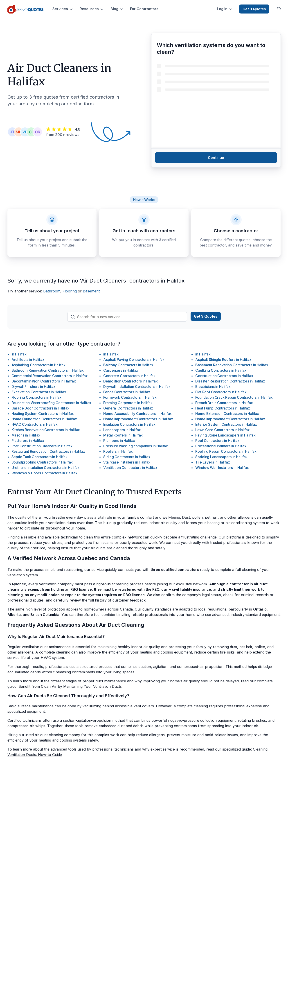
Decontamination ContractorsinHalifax (43, 381)
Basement (91, 291)
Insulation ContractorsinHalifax (129, 424)
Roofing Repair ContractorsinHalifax (225, 451)
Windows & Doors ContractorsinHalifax (44, 473)
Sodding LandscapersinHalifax (221, 457)
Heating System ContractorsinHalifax (42, 413)
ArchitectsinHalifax (27, 359)
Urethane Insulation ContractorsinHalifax (45, 467)
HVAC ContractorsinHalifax (34, 424)
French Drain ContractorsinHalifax (224, 402)
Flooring (70, 291)
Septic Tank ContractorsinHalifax (39, 457)
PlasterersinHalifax (27, 440)
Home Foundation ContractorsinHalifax (44, 419)
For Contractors (144, 9)
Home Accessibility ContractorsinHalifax (137, 413)
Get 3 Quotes (254, 9)
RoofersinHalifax (118, 451)
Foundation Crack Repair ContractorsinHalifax (233, 397)
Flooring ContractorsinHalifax (36, 397)
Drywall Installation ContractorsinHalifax (136, 386)
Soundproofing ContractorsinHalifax (42, 462)
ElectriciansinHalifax (212, 386)
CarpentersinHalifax (120, 370)
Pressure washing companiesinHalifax (135, 446)
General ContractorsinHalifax (128, 408)
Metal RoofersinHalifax (123, 435)
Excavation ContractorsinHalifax (38, 392)
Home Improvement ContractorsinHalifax (138, 419)
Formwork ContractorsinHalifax (130, 397)
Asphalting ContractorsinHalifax (38, 365)
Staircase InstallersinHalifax (126, 462)
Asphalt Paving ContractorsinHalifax (133, 359)
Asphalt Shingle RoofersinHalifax (223, 359)
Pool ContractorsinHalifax (217, 440)
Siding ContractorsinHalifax (126, 457)
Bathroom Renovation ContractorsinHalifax (47, 370)
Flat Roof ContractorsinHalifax (220, 392)
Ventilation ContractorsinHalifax (130, 467)
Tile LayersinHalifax (212, 462)
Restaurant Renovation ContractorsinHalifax (48, 451)
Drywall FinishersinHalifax (33, 386)
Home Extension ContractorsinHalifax (227, 413)
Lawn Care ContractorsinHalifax (222, 430)
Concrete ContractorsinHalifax (129, 375)
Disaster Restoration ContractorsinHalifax (230, 381)
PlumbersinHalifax (119, 440)
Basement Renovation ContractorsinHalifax (231, 365)
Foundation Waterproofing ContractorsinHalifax (51, 402)
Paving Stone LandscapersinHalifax (225, 435)
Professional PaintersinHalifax (220, 446)
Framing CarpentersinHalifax (127, 402)
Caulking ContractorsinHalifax (220, 370)
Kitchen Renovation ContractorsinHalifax (45, 430)
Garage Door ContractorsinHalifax (40, 408)
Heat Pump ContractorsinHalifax (222, 408)
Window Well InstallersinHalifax (222, 467)
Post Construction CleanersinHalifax (42, 446)
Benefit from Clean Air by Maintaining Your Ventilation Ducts (70, 686)
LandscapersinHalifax (122, 430)
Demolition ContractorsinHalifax (130, 381)
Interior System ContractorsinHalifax (226, 424)
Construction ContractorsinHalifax (224, 375)
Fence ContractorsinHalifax (126, 392)
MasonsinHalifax (25, 435)
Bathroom (51, 291)
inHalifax (19, 354)
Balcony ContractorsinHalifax (128, 365)
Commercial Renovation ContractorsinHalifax (49, 375)
